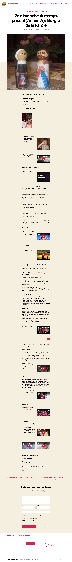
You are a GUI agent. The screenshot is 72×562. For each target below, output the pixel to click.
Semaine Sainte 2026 (34, 3)
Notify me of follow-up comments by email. (30, 520)
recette (56, 547)
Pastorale (55, 3)
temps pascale (48, 549)
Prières (38, 338)
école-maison (39, 550)
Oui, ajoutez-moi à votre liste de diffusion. (30, 518)
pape (38, 547)
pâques (50, 547)
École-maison (43, 3)
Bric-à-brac (61, 3)
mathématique (55, 545)
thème (52, 549)
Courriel (38, 505)
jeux (40, 545)
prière (46, 547)
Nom (23, 505)
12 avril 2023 (36, 29)
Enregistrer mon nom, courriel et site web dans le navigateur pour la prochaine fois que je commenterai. (36, 516)
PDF (48, 338)
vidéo (63, 549)
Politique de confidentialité (23, 535)
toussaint (55, 549)
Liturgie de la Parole (29, 11)
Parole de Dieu (31, 264)
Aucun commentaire (45, 29)
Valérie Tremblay (28, 29)
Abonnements (67, 3)
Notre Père (28, 409)
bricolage (43, 543)
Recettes (50, 3)
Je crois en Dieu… (36, 346)
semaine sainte (41, 549)
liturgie (24, 470)
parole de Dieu (42, 547)
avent (38, 543)
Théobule (40, 273)
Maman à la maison (14, 559)
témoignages (59, 549)
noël (62, 545)
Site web (23, 510)
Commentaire (24, 495)
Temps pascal (44, 11)
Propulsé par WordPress (35, 559)
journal (46, 545)
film (38, 545)
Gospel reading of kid (41, 280)
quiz (53, 547)
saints (60, 547)
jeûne (42, 545)
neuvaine (59, 545)
